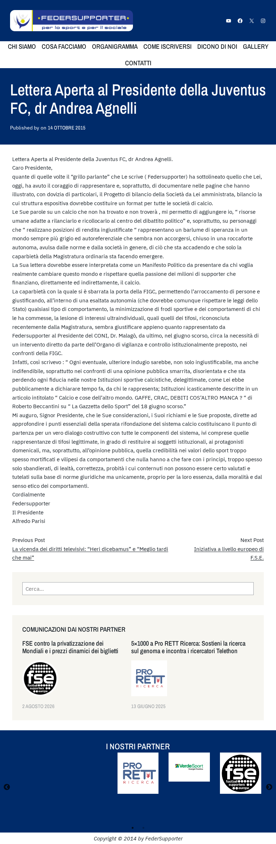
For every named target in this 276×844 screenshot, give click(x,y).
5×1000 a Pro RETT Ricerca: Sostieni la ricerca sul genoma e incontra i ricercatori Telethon (188, 647)
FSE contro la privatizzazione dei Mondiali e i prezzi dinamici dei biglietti (70, 647)
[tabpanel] (138, 778)
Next (269, 787)
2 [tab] (143, 827)
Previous (6, 787)
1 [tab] (132, 827)
